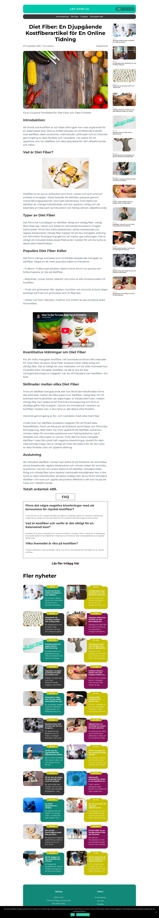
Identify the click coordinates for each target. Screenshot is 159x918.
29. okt (96, 800)
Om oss (74, 16)
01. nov (52, 800)
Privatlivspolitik (83, 914)
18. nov (52, 746)
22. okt (52, 853)
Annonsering (62, 16)
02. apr (52, 693)
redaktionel (102, 46)
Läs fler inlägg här (65, 563)
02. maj (52, 667)
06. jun (96, 587)
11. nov (52, 773)
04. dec (96, 720)
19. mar (96, 693)
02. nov (96, 773)
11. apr (95, 667)
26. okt (96, 826)
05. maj (52, 640)
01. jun (52, 613)
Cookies (84, 16)
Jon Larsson (48, 46)
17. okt (95, 853)
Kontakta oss (96, 16)
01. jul (52, 587)
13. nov (96, 746)
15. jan (52, 720)
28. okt (52, 826)
